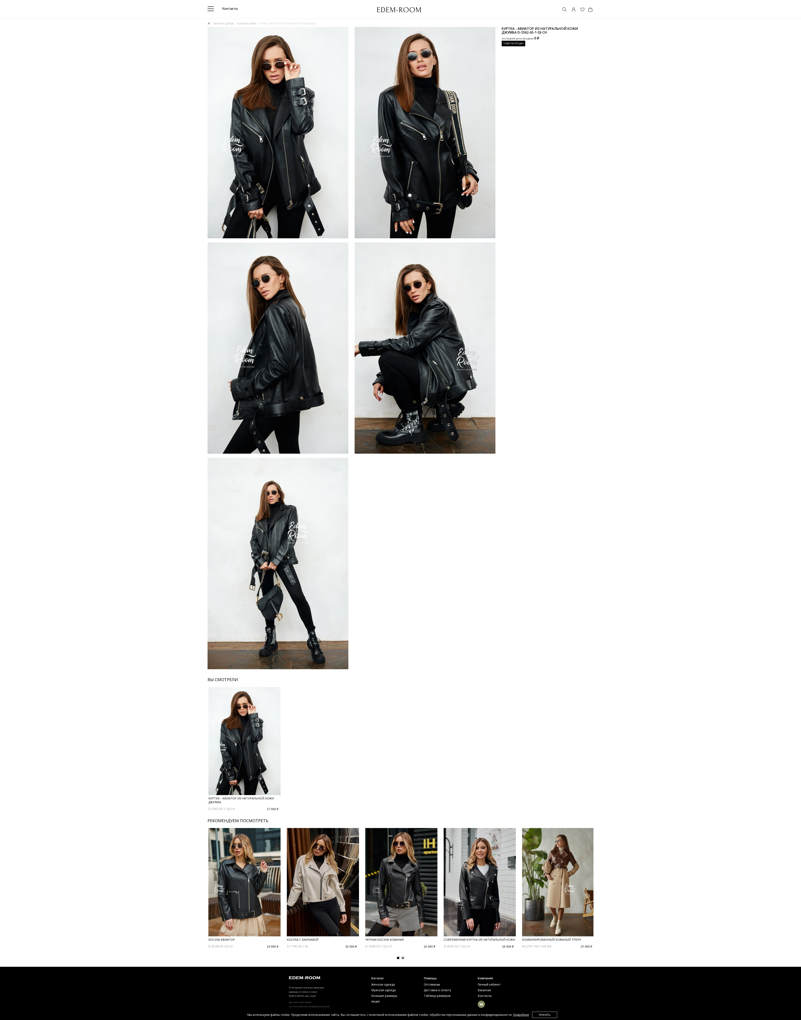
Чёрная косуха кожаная (384, 940)
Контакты (485, 996)
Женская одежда (224, 23)
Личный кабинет (489, 984)
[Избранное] (580, 10)
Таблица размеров (437, 996)
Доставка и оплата (437, 990)
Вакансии (484, 990)
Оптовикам (432, 984)
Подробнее (521, 1015)
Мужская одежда (383, 990)
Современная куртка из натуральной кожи (479, 940)
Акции (375, 1001)
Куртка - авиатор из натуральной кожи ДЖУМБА (241, 800)
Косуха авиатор (221, 940)
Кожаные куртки (246, 23)
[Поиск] (562, 10)
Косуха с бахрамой (302, 940)
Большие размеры (384, 996)
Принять (544, 1015)
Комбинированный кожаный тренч (551, 940)
